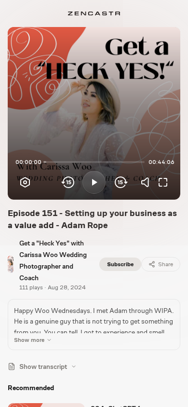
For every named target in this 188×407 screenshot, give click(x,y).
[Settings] (25, 182)
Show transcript (43, 366)
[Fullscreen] (163, 182)
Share (165, 264)
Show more (29, 340)
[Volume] (147, 182)
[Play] (94, 182)
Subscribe (120, 264)
